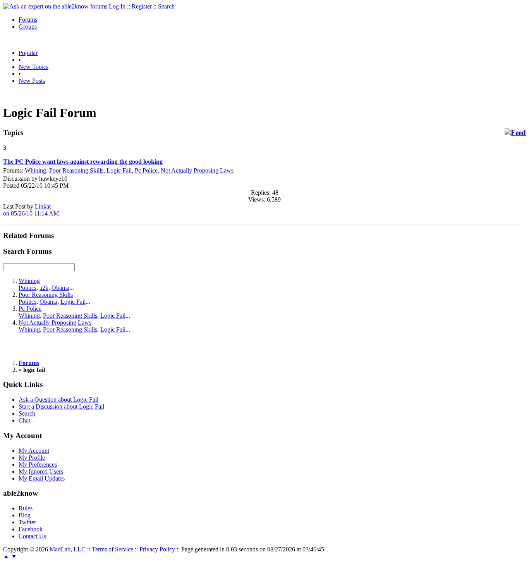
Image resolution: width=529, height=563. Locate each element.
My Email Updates (42, 478)
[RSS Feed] (515, 132)
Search (166, 6)
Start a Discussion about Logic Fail (61, 406)
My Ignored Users (41, 471)
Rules (26, 508)
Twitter (27, 522)
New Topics (33, 66)
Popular (28, 53)
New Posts (32, 80)
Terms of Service (112, 549)
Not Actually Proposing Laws (197, 170)
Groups (28, 26)
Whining (35, 170)
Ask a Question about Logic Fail (58, 399)
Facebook (31, 529)
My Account (34, 450)
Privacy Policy (157, 549)
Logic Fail (119, 170)
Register (142, 6)
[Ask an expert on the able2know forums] (55, 6)
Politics (27, 287)
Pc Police (146, 170)
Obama (60, 287)
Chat (24, 420)
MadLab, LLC (68, 549)
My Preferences (38, 464)
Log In (117, 6)
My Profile (32, 457)
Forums (28, 19)
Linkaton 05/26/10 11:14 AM (31, 210)
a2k (44, 287)
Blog (25, 515)
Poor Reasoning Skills (76, 170)
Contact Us (32, 536)
